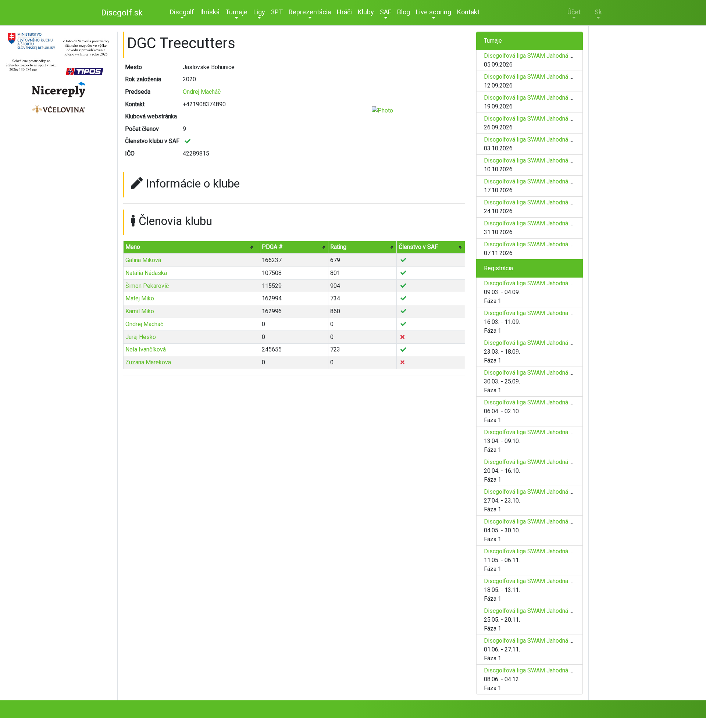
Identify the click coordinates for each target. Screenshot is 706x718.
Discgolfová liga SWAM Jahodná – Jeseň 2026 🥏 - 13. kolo (562, 640)
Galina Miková (143, 260)
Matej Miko (139, 298)
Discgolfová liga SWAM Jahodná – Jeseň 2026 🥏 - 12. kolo (562, 610)
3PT (277, 12)
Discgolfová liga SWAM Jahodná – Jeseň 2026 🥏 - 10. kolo (562, 244)
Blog (403, 12)
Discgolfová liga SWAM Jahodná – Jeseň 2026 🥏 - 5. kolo (560, 139)
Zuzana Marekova (148, 362)
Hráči (344, 12)
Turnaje (236, 12)
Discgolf (182, 12)
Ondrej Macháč (202, 91)
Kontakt (468, 12)
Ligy (259, 12)
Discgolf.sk (122, 12)
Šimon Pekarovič (147, 285)
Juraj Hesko (140, 336)
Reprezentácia (310, 12)
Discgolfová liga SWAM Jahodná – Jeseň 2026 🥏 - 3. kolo (560, 97)
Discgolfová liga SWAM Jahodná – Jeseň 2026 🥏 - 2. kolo (560, 76)
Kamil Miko (139, 311)
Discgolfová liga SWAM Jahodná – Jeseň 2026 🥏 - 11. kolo (562, 581)
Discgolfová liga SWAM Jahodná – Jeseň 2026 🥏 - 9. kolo (560, 223)
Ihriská (210, 12)
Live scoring (433, 12)
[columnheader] (192, 247)
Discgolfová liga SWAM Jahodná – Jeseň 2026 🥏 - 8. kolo (560, 202)
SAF (385, 12)
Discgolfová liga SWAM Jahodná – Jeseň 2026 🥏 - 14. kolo (562, 670)
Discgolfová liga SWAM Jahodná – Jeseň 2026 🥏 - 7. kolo (560, 181)
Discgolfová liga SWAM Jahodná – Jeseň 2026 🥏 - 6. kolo (560, 160)
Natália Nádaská (146, 272)
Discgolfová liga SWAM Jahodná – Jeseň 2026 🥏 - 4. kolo (560, 118)
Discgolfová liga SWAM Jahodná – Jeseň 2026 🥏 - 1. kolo (560, 55)
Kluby (366, 12)
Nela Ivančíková (145, 349)
